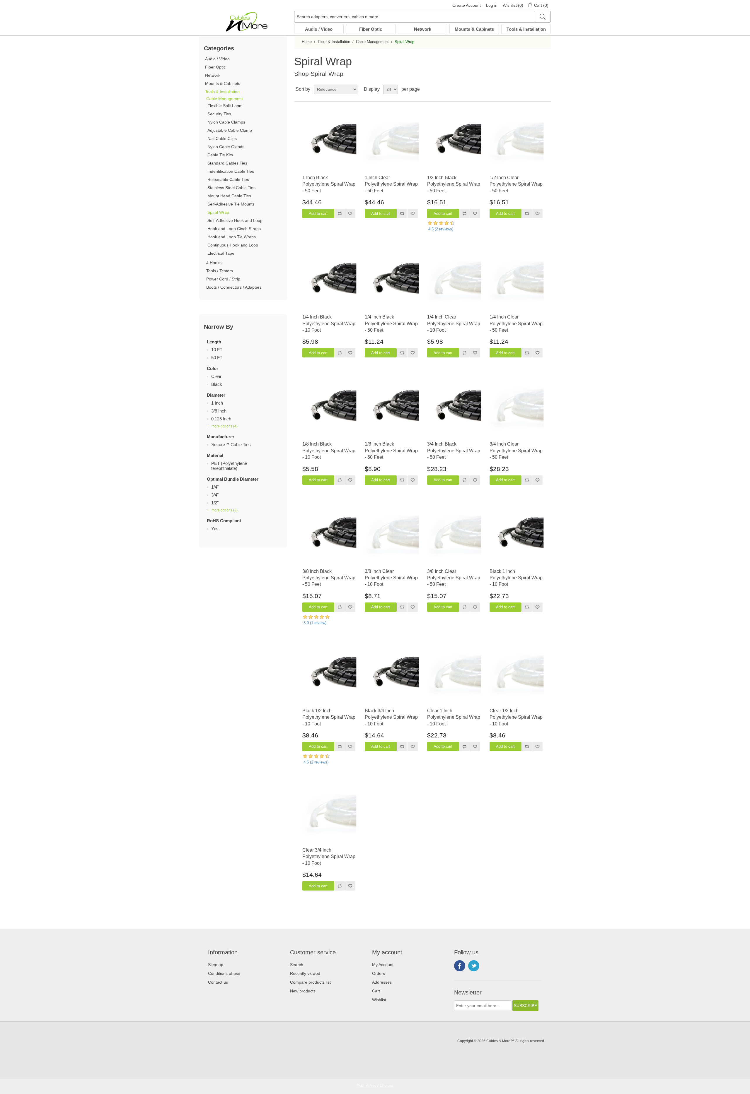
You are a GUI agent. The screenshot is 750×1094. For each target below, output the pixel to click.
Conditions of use (224, 973)
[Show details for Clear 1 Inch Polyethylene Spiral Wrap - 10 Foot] (453, 675)
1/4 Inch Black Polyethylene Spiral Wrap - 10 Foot (328, 323)
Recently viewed (305, 973)
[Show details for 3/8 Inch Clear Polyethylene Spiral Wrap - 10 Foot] (391, 536)
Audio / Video (319, 29)
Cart (376, 991)
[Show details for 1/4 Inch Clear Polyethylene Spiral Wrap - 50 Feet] (516, 281)
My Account (382, 964)
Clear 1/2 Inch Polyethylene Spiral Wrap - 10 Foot (516, 717)
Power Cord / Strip (223, 279)
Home (307, 42)
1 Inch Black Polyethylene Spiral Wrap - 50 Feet (328, 184)
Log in (491, 5)
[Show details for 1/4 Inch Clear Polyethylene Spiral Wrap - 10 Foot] (453, 281)
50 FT (216, 357)
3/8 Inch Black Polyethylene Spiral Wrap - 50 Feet (328, 578)
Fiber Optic (370, 29)
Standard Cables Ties (227, 163)
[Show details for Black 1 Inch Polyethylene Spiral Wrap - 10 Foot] (516, 536)
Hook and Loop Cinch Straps (234, 228)
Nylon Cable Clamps (226, 122)
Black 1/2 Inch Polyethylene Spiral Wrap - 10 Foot (328, 717)
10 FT (216, 349)
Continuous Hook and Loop (232, 245)
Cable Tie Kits (220, 155)
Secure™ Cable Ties (231, 444)
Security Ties (219, 114)
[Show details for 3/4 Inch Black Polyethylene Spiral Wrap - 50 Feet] (453, 408)
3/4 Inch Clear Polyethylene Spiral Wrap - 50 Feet (516, 450)
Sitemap (215, 964)
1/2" (215, 502)
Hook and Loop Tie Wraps (231, 236)
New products (303, 991)
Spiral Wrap (218, 212)
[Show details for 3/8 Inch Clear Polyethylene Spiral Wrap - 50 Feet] (453, 536)
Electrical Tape (220, 253)
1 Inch (217, 402)
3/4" (215, 494)
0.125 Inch (221, 418)
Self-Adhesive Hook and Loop (234, 220)
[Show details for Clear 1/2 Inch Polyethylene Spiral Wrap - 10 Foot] (516, 675)
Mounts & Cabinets (474, 29)
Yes (215, 528)
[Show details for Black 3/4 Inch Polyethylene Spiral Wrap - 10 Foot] (391, 675)
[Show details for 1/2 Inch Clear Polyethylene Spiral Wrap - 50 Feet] (516, 142)
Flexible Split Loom (225, 105)
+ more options (222, 426)
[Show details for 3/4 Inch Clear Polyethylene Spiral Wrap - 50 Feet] (516, 408)
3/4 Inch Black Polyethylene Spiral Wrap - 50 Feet (453, 450)
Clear (216, 376)
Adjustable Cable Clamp (229, 130)
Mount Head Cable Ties (229, 196)
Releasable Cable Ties (228, 179)
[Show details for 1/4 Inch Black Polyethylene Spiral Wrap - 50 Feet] (391, 281)
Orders (378, 973)
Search (296, 964)
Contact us (218, 982)
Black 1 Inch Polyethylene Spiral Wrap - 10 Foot (516, 578)
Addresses (382, 982)
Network (422, 29)
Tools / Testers (219, 270)
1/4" (215, 486)
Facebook (459, 965)
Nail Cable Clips (222, 138)
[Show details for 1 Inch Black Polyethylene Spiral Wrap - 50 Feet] (329, 142)
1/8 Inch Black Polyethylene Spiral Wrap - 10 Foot (328, 450)
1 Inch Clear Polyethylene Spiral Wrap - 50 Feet (391, 184)
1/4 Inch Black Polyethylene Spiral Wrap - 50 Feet (391, 323)
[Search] (542, 16)
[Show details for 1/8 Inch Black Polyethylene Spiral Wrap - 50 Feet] (391, 408)
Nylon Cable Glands (225, 146)
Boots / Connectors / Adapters (234, 287)
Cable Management (224, 98)
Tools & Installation (526, 29)
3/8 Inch (218, 410)
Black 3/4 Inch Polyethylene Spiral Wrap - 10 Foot (391, 717)
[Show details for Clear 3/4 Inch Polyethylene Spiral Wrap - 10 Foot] (329, 814)
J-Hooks (213, 262)
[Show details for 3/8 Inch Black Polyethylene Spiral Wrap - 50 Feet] (329, 536)
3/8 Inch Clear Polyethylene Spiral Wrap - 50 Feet (453, 578)
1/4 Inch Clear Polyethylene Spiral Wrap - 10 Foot (453, 323)
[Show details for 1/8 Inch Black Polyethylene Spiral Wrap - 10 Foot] (329, 408)
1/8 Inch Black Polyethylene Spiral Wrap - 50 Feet (391, 450)
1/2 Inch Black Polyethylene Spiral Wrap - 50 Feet (453, 184)
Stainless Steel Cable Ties (231, 187)
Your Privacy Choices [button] (375, 1085)
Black (216, 384)
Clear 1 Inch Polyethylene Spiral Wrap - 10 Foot (453, 717)
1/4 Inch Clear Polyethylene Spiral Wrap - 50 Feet (516, 323)
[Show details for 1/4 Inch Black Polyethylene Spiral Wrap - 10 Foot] (329, 281)
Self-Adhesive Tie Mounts (231, 204)
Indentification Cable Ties (230, 171)
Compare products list (310, 982)
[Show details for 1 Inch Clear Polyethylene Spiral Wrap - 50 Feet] (391, 142)
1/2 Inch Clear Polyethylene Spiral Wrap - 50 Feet (516, 184)
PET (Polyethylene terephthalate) (229, 466)
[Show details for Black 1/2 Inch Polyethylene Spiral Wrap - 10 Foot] (329, 675)
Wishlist (379, 999)
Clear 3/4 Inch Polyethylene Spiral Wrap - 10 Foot (328, 857)
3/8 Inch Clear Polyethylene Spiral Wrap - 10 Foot (391, 578)
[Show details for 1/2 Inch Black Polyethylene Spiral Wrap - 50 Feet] (453, 142)
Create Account (466, 5)
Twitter (473, 965)
